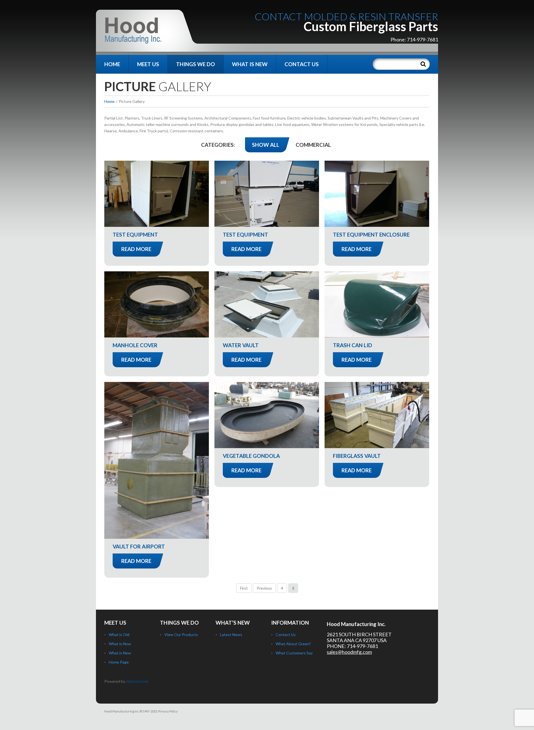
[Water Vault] (266, 304)
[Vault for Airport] (156, 460)
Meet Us (148, 64)
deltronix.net (137, 681)
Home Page (119, 662)
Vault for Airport (139, 546)
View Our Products (181, 634)
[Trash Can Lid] (377, 304)
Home (112, 64)
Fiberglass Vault (357, 456)
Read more (136, 249)
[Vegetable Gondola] (266, 415)
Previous (264, 588)
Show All (265, 144)
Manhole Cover (135, 345)
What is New (250, 64)
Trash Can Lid (352, 345)
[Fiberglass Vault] (377, 415)
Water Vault (241, 345)
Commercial (313, 144)
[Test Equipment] (156, 194)
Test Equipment (135, 234)
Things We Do (195, 64)
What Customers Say (294, 652)
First (244, 588)
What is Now (120, 643)
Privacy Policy (168, 711)
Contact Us (302, 64)
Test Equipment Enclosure (371, 234)
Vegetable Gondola (251, 456)
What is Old (119, 634)
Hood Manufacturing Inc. (356, 624)
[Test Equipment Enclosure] (377, 194)
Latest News (231, 634)
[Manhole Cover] (156, 304)
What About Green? (293, 643)
